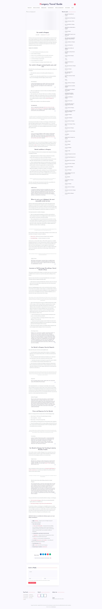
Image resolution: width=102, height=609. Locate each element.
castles (35, 145)
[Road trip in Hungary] (63, 69)
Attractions (31, 594)
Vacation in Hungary (68, 183)
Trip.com (35, 538)
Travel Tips (30, 597)
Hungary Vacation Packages (69, 55)
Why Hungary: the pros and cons (70, 160)
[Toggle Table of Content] (29, 50)
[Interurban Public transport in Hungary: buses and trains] (63, 104)
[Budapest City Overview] (63, 101)
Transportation (26, 597)
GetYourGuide (39, 525)
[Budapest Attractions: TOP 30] (63, 22)
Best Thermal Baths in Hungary (69, 24)
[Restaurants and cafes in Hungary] (63, 191)
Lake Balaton (67, 134)
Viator (34, 525)
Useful (25, 599)
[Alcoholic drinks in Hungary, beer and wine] (63, 138)
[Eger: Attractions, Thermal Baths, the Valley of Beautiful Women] (63, 39)
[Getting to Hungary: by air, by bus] (63, 154)
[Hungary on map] (63, 151)
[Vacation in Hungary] (63, 184)
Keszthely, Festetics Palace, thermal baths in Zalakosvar (69, 93)
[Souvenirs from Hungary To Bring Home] (63, 125)
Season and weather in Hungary (70, 163)
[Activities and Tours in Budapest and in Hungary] (63, 90)
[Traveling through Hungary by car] (63, 158)
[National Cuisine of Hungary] (63, 128)
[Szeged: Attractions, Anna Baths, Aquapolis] (63, 86)
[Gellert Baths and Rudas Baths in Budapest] (63, 28)
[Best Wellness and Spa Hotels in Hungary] (63, 52)
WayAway (36, 520)
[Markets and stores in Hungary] (63, 187)
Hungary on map (67, 150)
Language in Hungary (68, 114)
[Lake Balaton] (63, 135)
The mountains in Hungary (69, 166)
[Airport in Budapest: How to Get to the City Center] (63, 174)
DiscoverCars (33, 236)
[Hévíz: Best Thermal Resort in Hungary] (63, 15)
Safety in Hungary (68, 141)
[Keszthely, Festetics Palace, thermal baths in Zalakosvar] (63, 94)
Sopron (66, 79)
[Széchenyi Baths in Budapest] (63, 194)
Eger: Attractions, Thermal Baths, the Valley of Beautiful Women (70, 38)
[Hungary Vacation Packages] (63, 56)
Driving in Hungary (68, 31)
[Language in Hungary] (63, 115)
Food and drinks (26, 596)
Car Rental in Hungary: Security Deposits (37, 58)
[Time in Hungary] (63, 177)
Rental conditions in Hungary (36, 53)
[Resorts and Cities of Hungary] (63, 121)
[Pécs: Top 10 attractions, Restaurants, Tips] (63, 73)
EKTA (40, 543)
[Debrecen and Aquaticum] (63, 46)
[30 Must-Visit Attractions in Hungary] (63, 63)
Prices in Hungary (67, 144)
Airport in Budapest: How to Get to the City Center (70, 173)
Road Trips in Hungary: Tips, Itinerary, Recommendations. (41, 503)
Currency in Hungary (68, 147)
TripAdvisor (35, 535)
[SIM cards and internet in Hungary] (63, 66)
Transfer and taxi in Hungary (69, 107)
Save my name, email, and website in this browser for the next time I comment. (40, 580)
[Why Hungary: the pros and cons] (63, 161)
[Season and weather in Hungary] (63, 164)
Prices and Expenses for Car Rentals (37, 60)
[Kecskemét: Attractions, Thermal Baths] (63, 76)
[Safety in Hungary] (63, 142)
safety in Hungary (49, 98)
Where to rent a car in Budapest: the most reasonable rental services (42, 55)
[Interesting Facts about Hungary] (63, 132)
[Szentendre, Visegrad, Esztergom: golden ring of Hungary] (63, 111)
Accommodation (26, 594)
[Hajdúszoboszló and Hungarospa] (63, 18)
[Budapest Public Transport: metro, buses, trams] (63, 35)
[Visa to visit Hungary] (63, 170)
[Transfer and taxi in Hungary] (63, 108)
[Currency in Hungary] (63, 148)
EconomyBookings (34, 238)
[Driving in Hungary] (63, 32)
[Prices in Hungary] (63, 145)
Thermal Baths (32, 596)
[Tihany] (63, 59)
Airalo (36, 545)
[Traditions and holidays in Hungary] (63, 98)
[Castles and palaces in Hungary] (63, 42)
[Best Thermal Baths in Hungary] (63, 25)
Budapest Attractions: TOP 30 (69, 21)
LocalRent (45, 540)
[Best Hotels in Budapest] (63, 118)
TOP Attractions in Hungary (36, 500)
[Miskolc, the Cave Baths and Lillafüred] (63, 49)
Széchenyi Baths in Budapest (69, 193)
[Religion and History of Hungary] (63, 83)
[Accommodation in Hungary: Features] (63, 181)
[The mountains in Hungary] (63, 167)
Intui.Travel (45, 546)
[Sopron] (63, 80)
